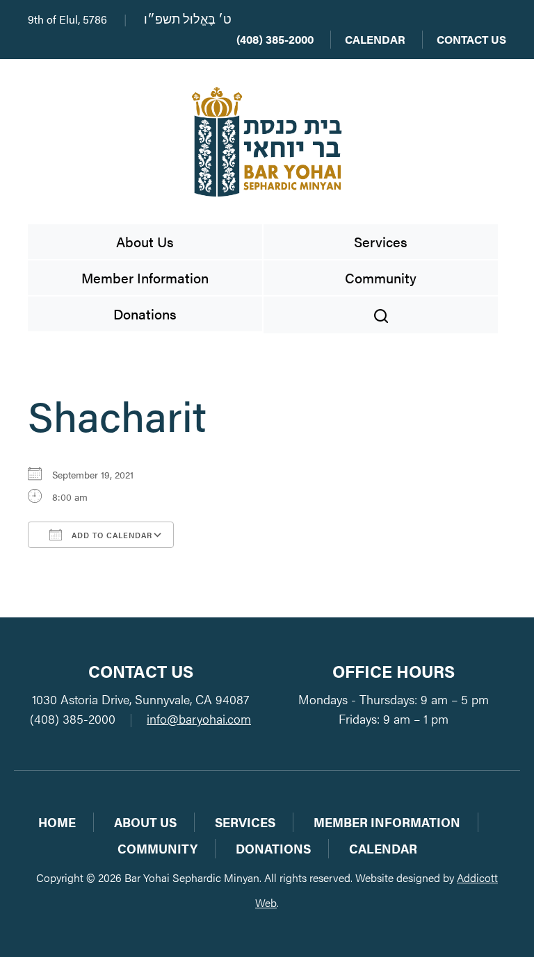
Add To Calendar (110, 535)
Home (57, 822)
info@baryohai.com (199, 718)
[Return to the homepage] (267, 142)
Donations (145, 313)
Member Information (145, 277)
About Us (145, 241)
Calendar (375, 39)
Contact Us (471, 39)
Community (380, 277)
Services (380, 241)
